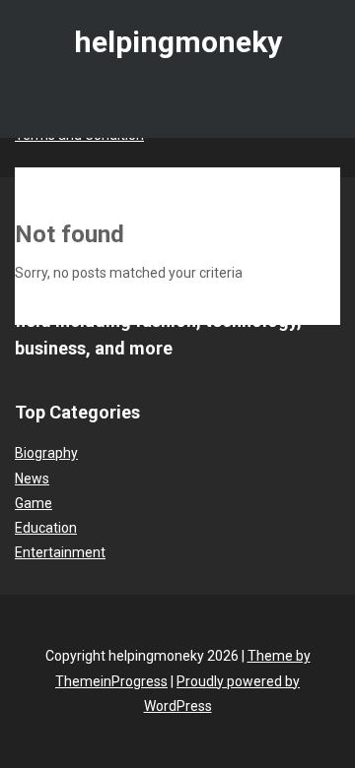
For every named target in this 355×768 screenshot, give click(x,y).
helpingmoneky (178, 42)
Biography (46, 453)
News (32, 478)
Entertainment (60, 552)
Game (33, 503)
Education (46, 528)
